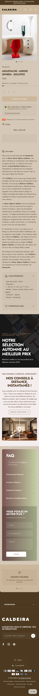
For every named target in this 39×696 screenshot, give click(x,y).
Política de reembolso (8, 681)
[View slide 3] (22, 589)
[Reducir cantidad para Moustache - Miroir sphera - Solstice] (4, 92)
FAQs (23, 462)
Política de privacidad (20, 681)
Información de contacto (19, 687)
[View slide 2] (19, 589)
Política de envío (11, 684)
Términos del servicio (31, 681)
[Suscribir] (33, 636)
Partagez (7, 124)
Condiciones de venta (21, 684)
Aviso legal (29, 684)
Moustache (6, 67)
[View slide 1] (17, 589)
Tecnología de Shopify (24, 678)
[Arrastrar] (19, 429)
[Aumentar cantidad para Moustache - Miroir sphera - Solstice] (13, 92)
